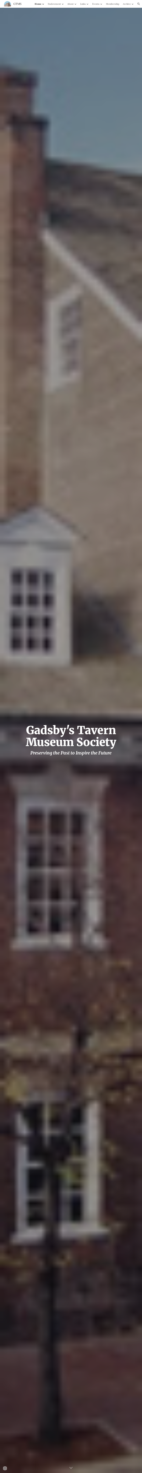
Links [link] (83, 3)
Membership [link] (112, 3)
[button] (138, 4)
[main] (71, 740)
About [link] (70, 3)
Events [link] (95, 3)
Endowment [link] (54, 3)
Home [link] (38, 3)
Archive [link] (127, 3)
